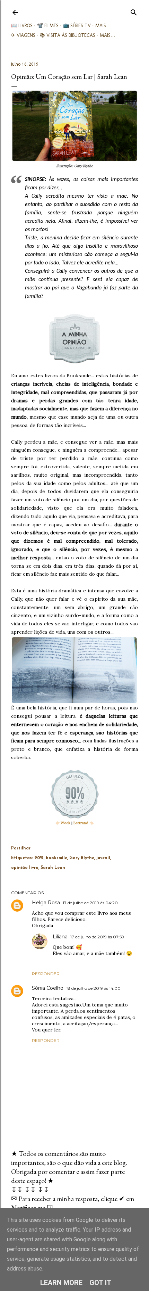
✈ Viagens (23, 35)
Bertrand (80, 823)
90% (39, 858)
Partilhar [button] (20, 848)
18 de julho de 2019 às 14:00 (93, 988)
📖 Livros (22, 25)
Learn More (61, 1282)
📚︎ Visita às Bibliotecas (67, 35)
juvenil (103, 858)
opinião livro (24, 868)
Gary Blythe (81, 858)
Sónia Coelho (47, 988)
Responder (46, 973)
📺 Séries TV (77, 25)
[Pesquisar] (134, 11)
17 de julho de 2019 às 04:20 (90, 902)
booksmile (56, 858)
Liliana (60, 937)
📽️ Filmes (48, 25)
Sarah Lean (53, 868)
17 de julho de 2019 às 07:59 (97, 936)
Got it (100, 1282)
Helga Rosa (46, 902)
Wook (65, 823)
